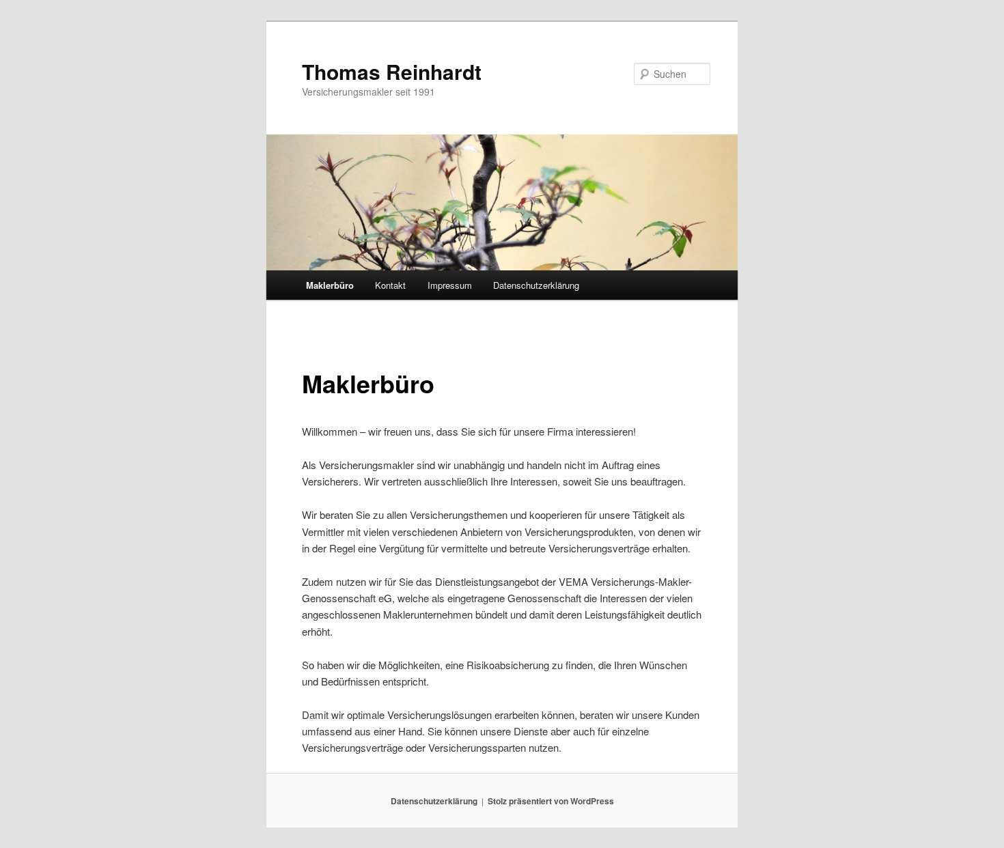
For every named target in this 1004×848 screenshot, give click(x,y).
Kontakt (390, 285)
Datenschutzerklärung (536, 285)
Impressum (450, 285)
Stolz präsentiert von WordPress (551, 801)
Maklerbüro (330, 285)
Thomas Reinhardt (392, 71)
